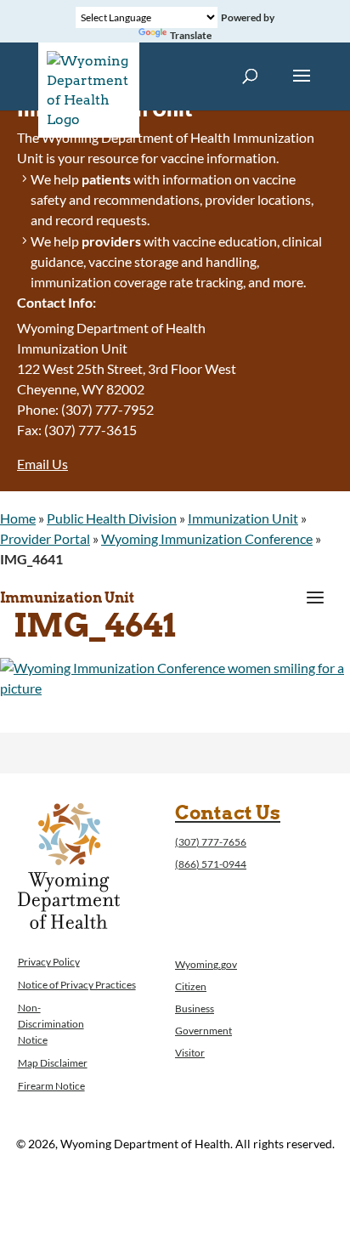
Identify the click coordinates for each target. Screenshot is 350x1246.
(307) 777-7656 (210, 841)
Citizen (190, 986)
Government (203, 1030)
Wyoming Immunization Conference (207, 538)
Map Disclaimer (53, 1062)
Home (18, 518)
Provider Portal (45, 538)
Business (194, 1008)
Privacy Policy (49, 961)
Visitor (190, 1052)
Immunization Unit (243, 518)
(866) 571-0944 (210, 864)
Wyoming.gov (206, 964)
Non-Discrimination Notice (51, 1023)
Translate (191, 35)
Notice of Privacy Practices (77, 984)
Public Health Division (112, 518)
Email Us (42, 464)
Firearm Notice (51, 1085)
